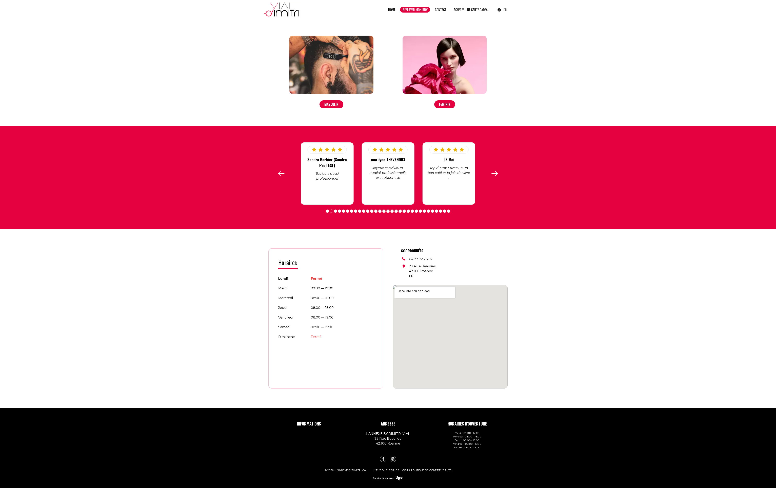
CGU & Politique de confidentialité (426, 470)
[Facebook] (499, 9)
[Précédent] (281, 173)
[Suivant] (494, 173)
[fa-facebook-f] (383, 459)
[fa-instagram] (393, 459)
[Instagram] (505, 9)
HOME (391, 9)
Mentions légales (386, 470)
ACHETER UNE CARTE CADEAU (471, 9)
